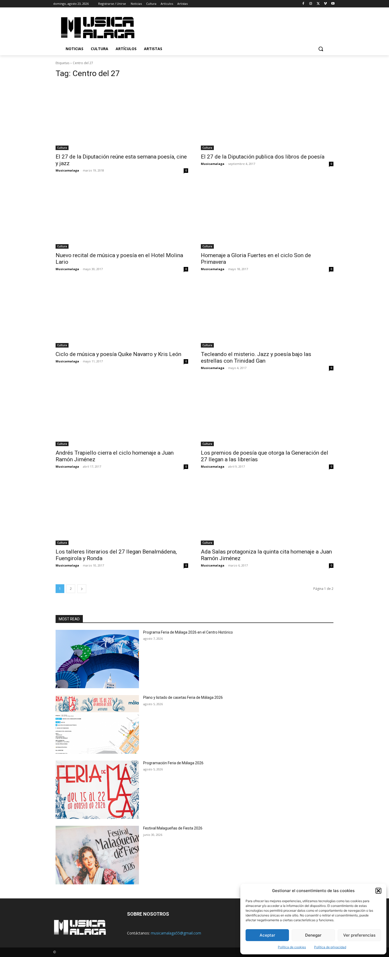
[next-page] (81, 588)
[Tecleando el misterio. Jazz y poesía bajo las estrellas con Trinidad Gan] (267, 314)
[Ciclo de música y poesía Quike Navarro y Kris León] (122, 314)
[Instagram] (311, 4)
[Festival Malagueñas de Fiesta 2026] (97, 855)
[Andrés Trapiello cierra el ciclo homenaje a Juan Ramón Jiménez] (122, 413)
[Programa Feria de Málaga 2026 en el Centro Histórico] (97, 659)
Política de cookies (292, 947)
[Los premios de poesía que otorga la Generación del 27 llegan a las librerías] (267, 413)
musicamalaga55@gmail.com (176, 933)
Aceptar (267, 935)
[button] (378, 890)
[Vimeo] (325, 4)
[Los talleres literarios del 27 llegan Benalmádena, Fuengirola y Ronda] (122, 511)
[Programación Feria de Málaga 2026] (97, 790)
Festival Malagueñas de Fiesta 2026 (172, 828)
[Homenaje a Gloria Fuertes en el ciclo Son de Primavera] (267, 215)
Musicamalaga (67, 170)
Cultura (62, 148)
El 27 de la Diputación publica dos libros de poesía (262, 156)
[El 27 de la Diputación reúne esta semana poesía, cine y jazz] (122, 117)
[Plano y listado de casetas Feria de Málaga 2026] (97, 724)
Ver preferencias (359, 935)
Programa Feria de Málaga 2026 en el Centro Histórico (188, 632)
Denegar (313, 935)
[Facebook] (303, 4)
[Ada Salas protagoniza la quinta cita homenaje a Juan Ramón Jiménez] (267, 511)
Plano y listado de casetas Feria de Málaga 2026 (183, 697)
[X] (318, 4)
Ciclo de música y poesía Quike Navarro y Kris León (118, 354)
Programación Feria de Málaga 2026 (173, 763)
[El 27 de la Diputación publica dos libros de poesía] (267, 117)
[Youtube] (333, 4)
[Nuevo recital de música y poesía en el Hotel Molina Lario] (122, 215)
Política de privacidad (330, 947)
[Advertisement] (239, 27)
